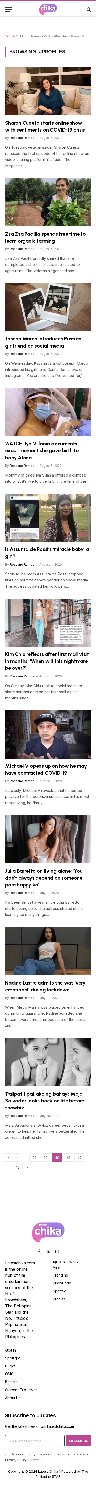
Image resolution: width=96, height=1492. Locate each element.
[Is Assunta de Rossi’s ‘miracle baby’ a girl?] (48, 518)
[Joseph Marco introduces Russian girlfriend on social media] (48, 307)
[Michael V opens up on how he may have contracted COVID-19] (48, 734)
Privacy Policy (16, 1460)
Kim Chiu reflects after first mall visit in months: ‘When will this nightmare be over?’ (47, 661)
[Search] (88, 9)
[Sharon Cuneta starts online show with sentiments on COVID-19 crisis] (48, 91)
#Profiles (61, 36)
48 (17, 1167)
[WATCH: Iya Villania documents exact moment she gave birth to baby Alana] (48, 412)
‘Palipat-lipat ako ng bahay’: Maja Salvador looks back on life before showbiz (44, 1101)
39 (46, 1157)
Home (34, 36)
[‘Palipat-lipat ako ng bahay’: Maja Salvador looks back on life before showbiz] (48, 1062)
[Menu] (8, 9)
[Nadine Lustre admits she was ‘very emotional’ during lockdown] (48, 951)
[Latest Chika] (48, 9)
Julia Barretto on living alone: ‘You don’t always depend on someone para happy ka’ (44, 878)
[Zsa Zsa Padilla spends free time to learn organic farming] (48, 202)
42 (79, 1157)
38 (34, 1157)
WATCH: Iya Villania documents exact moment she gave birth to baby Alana (42, 450)
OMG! (46, 36)
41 (68, 1157)
